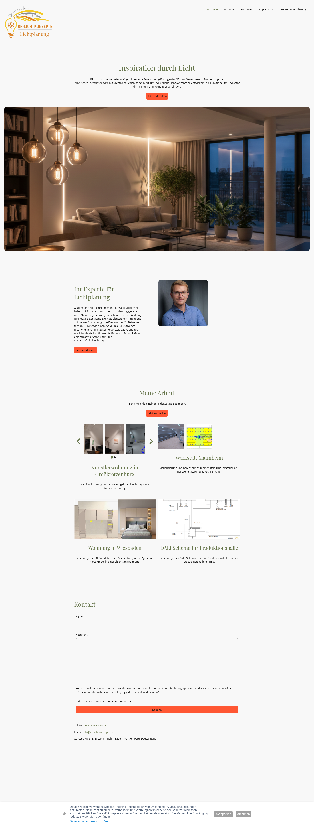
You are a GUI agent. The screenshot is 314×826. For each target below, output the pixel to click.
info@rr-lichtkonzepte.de (98, 732)
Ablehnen (243, 814)
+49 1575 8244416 (95, 725)
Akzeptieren (223, 814)
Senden (157, 710)
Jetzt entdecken (157, 96)
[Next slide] (151, 441)
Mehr (107, 821)
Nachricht (81, 634)
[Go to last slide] (79, 441)
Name (80, 616)
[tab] (112, 457)
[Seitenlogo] (28, 22)
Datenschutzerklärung (84, 821)
